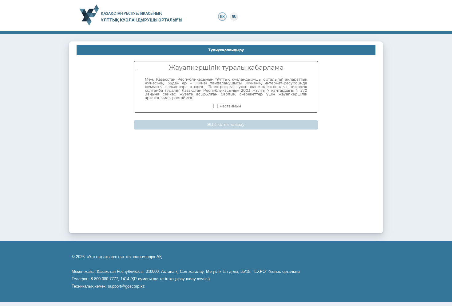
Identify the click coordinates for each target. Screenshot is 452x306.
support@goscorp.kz (126, 286)
